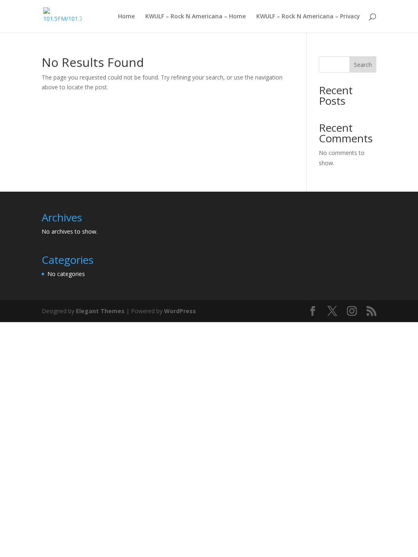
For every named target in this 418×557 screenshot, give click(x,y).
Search (363, 65)
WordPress (180, 311)
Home (126, 16)
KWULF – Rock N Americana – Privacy (308, 16)
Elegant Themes (100, 311)
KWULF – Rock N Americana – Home (195, 16)
